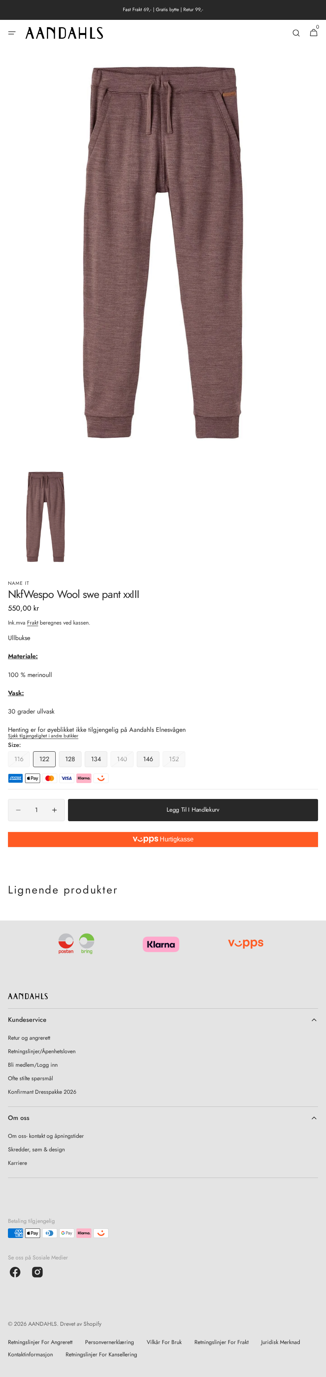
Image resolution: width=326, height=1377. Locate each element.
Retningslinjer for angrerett (40, 1342)
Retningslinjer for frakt (221, 1342)
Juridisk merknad (280, 1342)
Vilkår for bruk (164, 1342)
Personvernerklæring (109, 1342)
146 (151, 760)
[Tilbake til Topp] (316, 1367)
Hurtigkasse (176, 839)
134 (99, 760)
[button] (12, 33)
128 (73, 760)
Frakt (32, 623)
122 (47, 760)
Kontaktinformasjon (30, 1354)
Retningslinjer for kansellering (101, 1354)
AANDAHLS (42, 1324)
